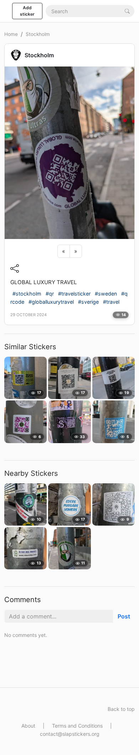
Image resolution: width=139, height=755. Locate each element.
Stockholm (38, 34)
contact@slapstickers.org (69, 734)
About (28, 726)
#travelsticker (74, 294)
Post (124, 616)
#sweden (106, 294)
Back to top (121, 709)
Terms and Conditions (77, 726)
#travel (111, 302)
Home (11, 34)
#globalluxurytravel (51, 302)
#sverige (88, 302)
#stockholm (26, 294)
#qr (50, 294)
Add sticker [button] (27, 11)
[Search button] (127, 11)
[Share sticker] (14, 268)
